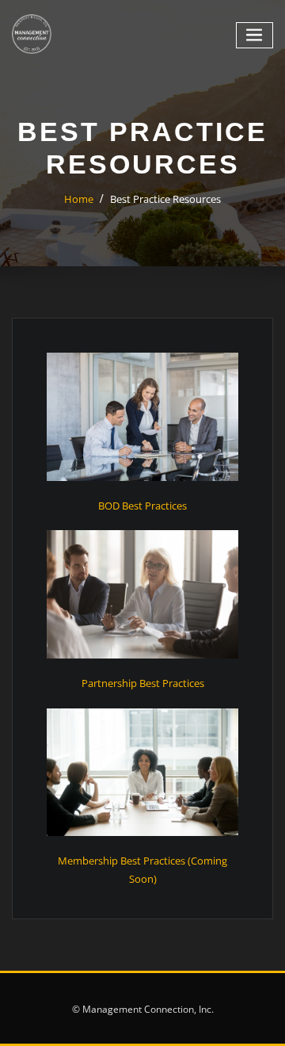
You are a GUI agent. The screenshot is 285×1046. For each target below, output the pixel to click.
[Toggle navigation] (255, 35)
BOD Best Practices (142, 505)
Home (78, 199)
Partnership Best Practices (143, 683)
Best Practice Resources (165, 199)
